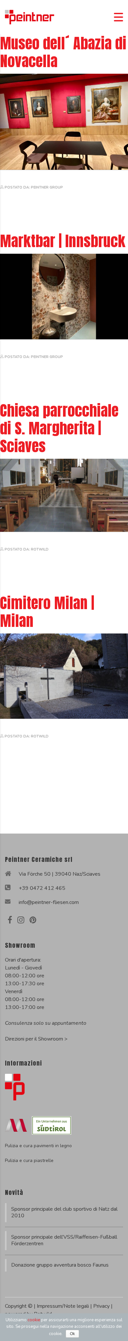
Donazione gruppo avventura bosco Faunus (60, 1265)
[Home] (29, 16)
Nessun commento (23, 196)
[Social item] (10, 920)
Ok (72, 1333)
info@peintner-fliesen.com (49, 902)
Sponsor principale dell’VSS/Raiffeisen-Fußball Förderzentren (64, 1240)
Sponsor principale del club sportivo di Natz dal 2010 (64, 1212)
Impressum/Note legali (63, 1306)
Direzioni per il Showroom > (36, 1039)
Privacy (102, 1306)
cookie (34, 1320)
